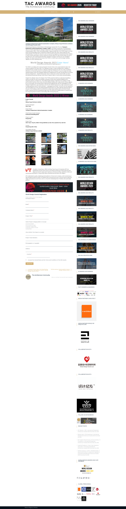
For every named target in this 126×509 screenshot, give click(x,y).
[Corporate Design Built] (49, 226)
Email (27, 204)
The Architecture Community (66, 277)
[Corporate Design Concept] (49, 227)
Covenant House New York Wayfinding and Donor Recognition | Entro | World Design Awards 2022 (38, 270)
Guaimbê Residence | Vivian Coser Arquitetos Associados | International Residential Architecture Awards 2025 (88, 447)
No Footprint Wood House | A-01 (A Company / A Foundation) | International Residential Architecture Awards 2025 (89, 441)
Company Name (30, 210)
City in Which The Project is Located (35, 232)
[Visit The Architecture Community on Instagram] (79, 478)
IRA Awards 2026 (65, 12)
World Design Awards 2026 (32, 12)
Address (28, 248)
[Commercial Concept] (49, 225)
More (73, 12)
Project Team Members (31, 237)
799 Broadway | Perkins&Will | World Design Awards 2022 (60, 270)
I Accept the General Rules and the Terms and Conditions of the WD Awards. (47, 260)
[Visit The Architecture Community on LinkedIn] (81, 478)
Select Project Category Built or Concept (36, 221)
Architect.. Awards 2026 (50, 12)
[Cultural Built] (49, 228)
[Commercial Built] (49, 224)
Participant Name (30, 198)
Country (29, 254)
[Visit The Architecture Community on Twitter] (84, 478)
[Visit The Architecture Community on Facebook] (77, 478)
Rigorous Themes (33, 507)
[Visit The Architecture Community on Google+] (89, 478)
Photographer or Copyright (32, 243)
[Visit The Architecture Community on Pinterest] (86, 478)
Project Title (29, 216)
